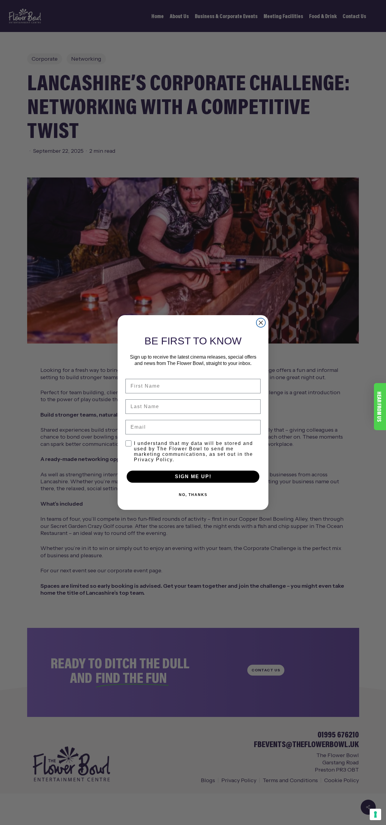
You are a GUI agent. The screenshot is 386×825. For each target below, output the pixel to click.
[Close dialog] (260, 322)
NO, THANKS (193, 495)
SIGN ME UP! (193, 476)
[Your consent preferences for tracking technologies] (375, 814)
